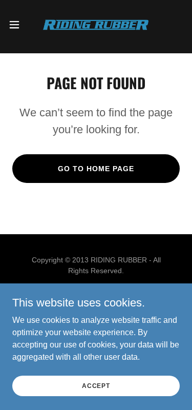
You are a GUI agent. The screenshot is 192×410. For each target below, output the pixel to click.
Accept (96, 385)
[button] (18, 24)
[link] (95, 24)
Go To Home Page (96, 169)
